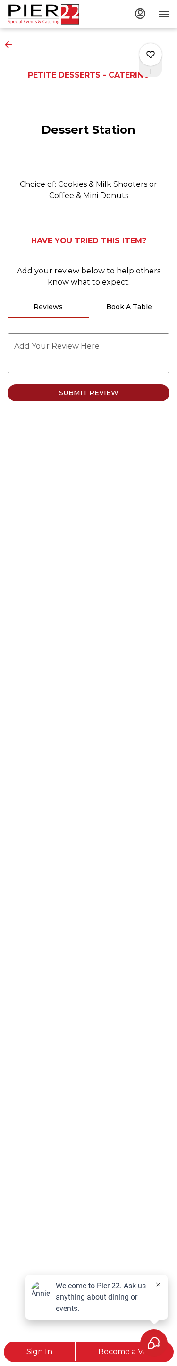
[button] (11, 45)
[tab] (48, 307)
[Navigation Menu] (163, 14)
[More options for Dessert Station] (150, 54)
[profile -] (140, 13)
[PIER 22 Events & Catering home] (50, 14)
